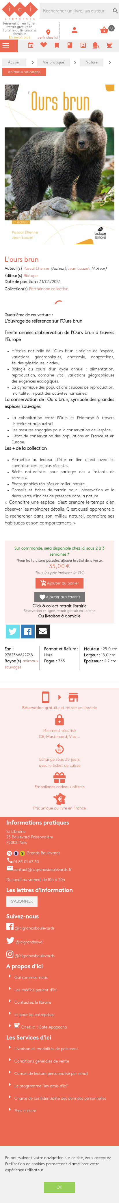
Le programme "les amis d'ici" (41, 1086)
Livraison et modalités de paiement (46, 1049)
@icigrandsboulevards (34, 928)
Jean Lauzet (79, 268)
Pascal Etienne (36, 268)
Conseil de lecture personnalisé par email (51, 1073)
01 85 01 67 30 (22, 862)
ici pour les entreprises (34, 1015)
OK (59, 1187)
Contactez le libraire (32, 1002)
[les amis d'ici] (96, 47)
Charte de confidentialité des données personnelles (60, 1098)
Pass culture (25, 1111)
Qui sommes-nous (31, 977)
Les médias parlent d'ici (35, 990)
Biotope (31, 276)
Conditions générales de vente (41, 1061)
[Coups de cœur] (43, 46)
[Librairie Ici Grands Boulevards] (20, 19)
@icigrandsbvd (28, 942)
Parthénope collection (48, 289)
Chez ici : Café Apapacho (44, 1027)
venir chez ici (48, 36)
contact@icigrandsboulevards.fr (39, 870)
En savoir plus (19, 30)
